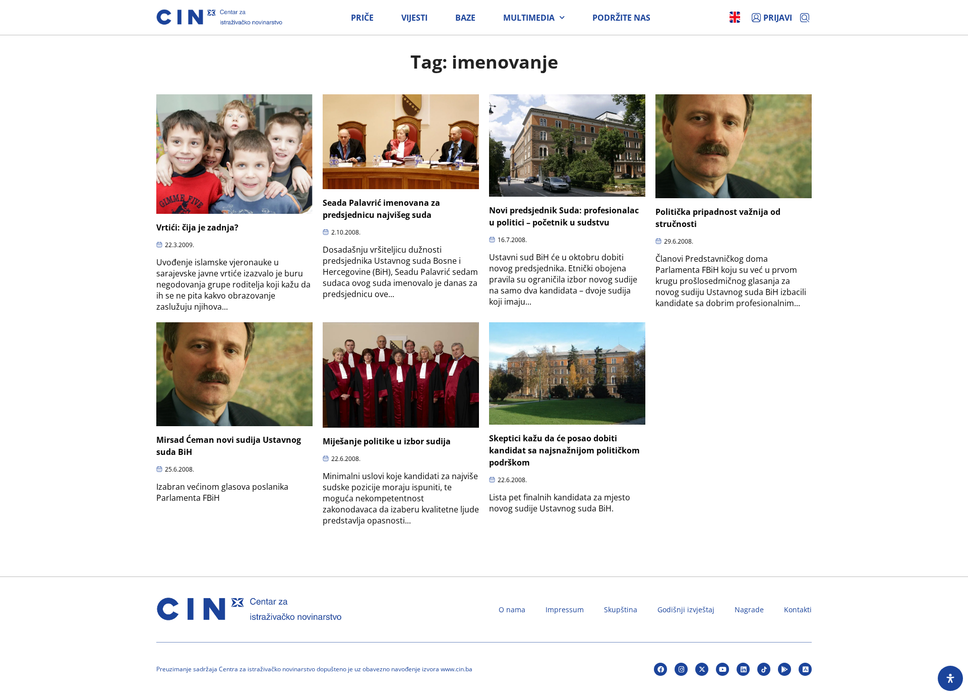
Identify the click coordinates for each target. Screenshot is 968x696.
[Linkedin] (743, 669)
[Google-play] (784, 669)
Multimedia (529, 18)
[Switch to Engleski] (734, 17)
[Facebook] (660, 669)
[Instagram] (681, 669)
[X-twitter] (701, 669)
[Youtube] (722, 669)
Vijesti (414, 18)
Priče (362, 18)
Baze (465, 18)
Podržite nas (621, 18)
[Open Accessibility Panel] (950, 678)
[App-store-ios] (805, 669)
